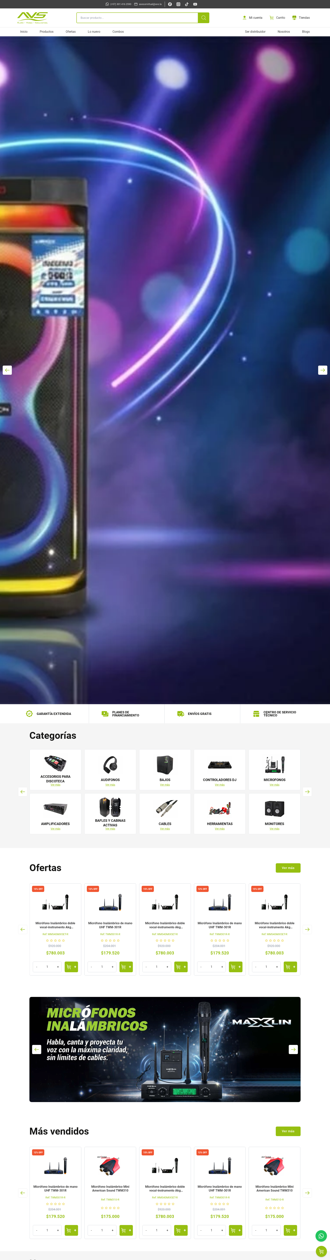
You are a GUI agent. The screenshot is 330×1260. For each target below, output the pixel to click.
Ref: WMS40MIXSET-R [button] (110, 934)
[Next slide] (307, 791)
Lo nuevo (94, 31)
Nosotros (284, 31)
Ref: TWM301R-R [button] (55, 934)
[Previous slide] (7, 370)
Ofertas (71, 31)
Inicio (24, 31)
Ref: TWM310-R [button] (142, 1199)
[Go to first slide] (322, 370)
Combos (118, 31)
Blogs (306, 31)
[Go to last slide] (22, 791)
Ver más (55, 784)
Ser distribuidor (255, 31)
